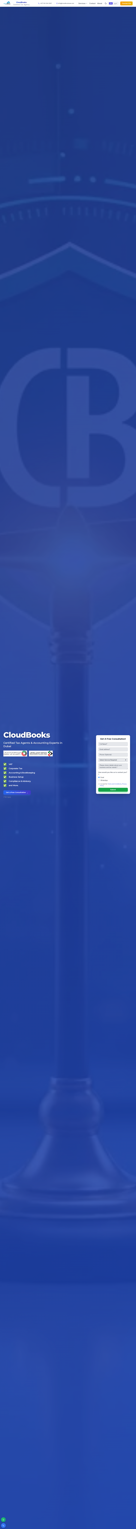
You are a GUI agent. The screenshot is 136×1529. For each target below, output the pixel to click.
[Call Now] (3, 1525)
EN (111, 3)
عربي (115, 3)
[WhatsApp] (3, 1519)
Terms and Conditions (114, 784)
